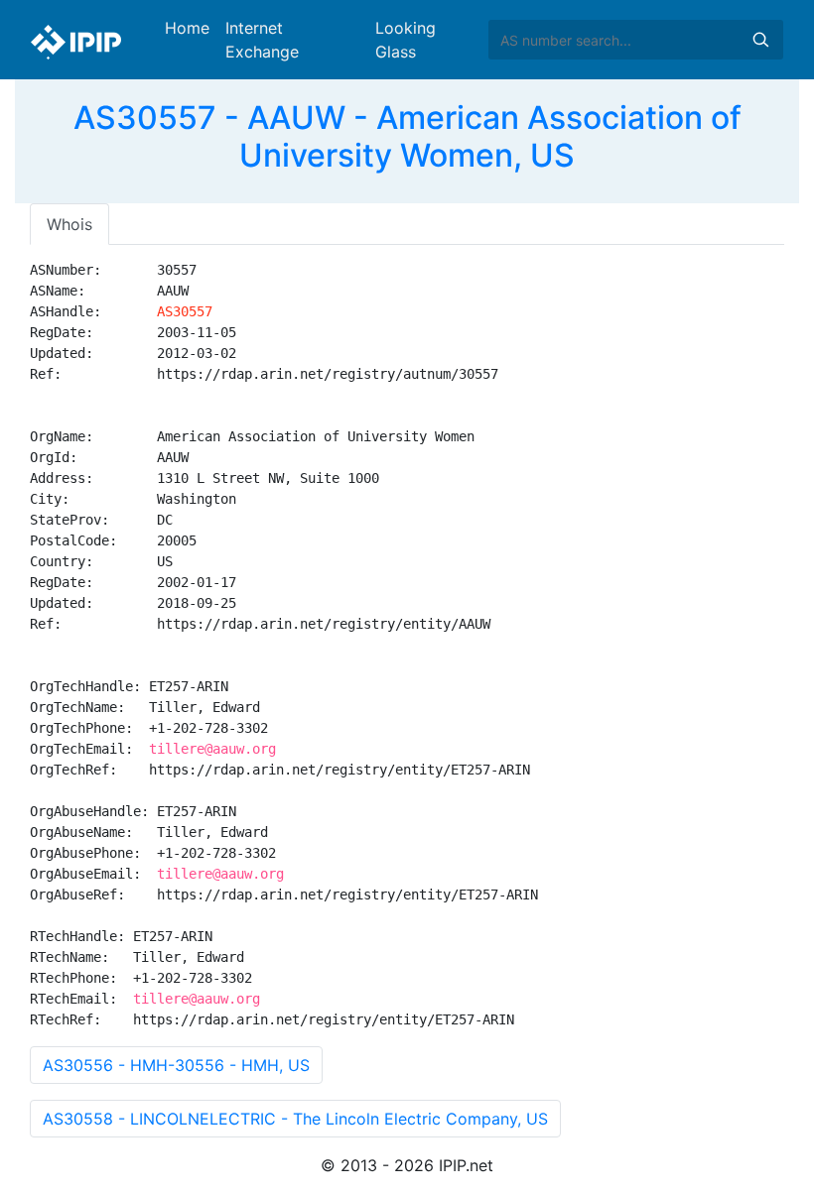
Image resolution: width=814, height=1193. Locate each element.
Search (760, 40)
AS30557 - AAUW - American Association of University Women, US (407, 136)
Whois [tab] (69, 224)
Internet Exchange (262, 39)
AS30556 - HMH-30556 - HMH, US (176, 1065)
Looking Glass (405, 39)
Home (187, 28)
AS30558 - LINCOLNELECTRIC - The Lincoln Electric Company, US (295, 1119)
